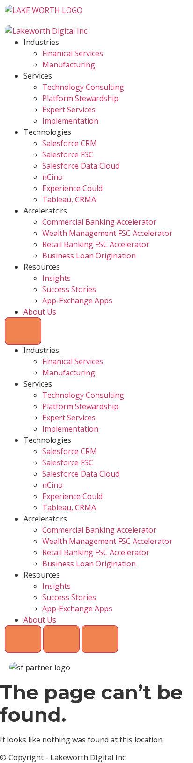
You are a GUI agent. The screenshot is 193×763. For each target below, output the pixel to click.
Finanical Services (72, 53)
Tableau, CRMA (69, 199)
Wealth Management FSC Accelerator (107, 233)
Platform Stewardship (80, 98)
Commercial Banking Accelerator (99, 222)
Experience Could (72, 188)
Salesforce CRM (69, 143)
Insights (56, 278)
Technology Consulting (83, 87)
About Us (39, 312)
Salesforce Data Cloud (80, 166)
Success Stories (69, 289)
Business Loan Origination (89, 255)
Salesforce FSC (67, 154)
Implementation (70, 121)
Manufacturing (68, 64)
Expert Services (69, 109)
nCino (52, 177)
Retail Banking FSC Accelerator (95, 244)
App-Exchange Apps (77, 300)
